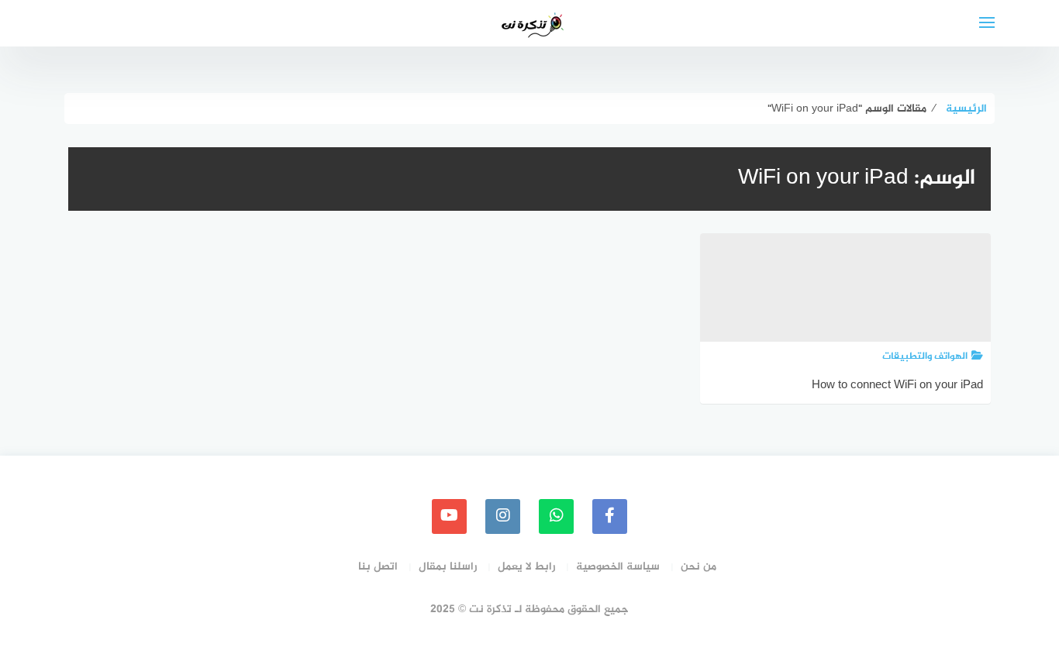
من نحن (698, 567)
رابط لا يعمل (526, 567)
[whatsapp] (556, 516)
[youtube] (449, 516)
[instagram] (502, 516)
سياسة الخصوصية (618, 567)
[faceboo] (609, 516)
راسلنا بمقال (448, 567)
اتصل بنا (378, 567)
